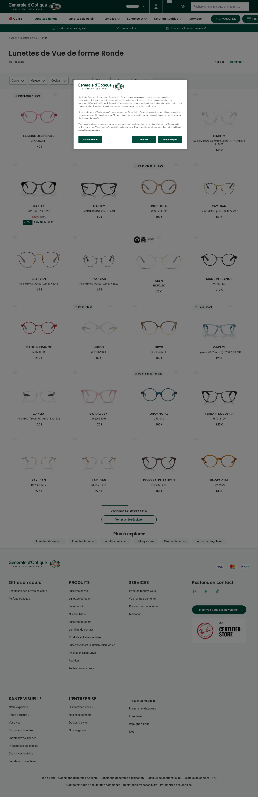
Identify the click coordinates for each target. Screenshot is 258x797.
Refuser (144, 139)
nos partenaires (137, 97)
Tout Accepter (170, 139)
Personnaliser (90, 139)
